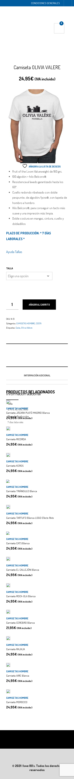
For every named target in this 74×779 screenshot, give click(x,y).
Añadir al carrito (39, 304)
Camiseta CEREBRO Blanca (20, 622)
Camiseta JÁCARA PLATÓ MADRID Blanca (28, 412)
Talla (9, 268)
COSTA (39, 323)
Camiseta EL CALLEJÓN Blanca (22, 569)
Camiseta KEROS (14, 465)
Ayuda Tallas (14, 252)
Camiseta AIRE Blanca (17, 675)
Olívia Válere (26, 327)
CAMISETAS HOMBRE (25, 323)
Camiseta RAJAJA (15, 649)
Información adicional (37, 375)
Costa (18, 327)
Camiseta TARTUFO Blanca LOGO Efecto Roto (30, 517)
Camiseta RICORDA (16, 439)
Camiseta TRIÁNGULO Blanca (21, 491)
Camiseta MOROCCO (16, 702)
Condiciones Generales (45, 3)
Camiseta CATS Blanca (18, 543)
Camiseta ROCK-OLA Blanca (21, 596)
